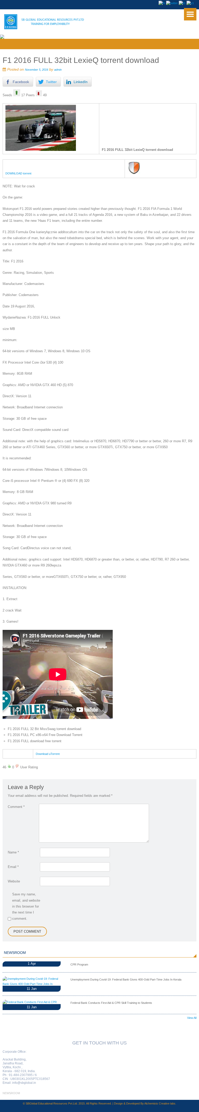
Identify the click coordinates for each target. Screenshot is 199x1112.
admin (58, 69)
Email (13, 867)
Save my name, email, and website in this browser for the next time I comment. (26, 906)
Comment (16, 807)
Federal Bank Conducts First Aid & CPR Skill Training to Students (111, 1002)
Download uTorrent (48, 753)
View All (191, 1017)
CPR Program (79, 964)
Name (13, 852)
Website (14, 881)
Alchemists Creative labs (159, 1103)
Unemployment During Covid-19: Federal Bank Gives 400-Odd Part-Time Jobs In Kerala (125, 979)
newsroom (11, 1093)
